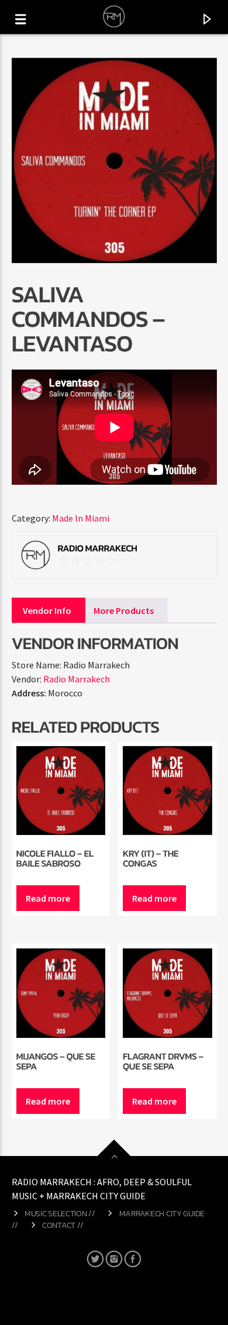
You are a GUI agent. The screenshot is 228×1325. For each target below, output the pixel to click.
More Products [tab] (124, 610)
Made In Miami (80, 518)
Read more (48, 898)
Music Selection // (60, 1213)
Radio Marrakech (76, 679)
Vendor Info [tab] (47, 610)
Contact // (63, 1225)
